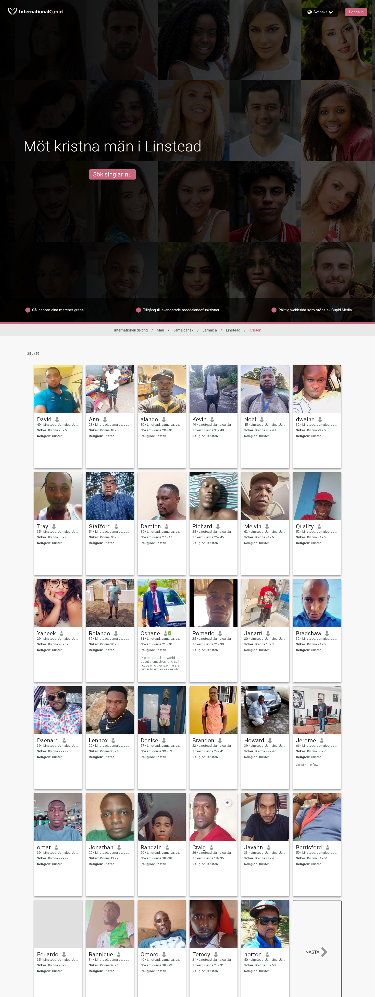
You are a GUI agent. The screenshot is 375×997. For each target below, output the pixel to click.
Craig (199, 847)
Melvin (252, 526)
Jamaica (210, 330)
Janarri (253, 633)
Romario (203, 633)
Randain (151, 847)
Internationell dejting (131, 330)
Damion (151, 526)
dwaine (305, 419)
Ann (94, 419)
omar (44, 847)
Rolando (99, 633)
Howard (254, 740)
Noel (250, 419)
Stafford (100, 526)
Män (160, 330)
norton (253, 954)
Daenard (48, 740)
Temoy (201, 954)
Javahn (253, 847)
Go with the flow (307, 765)
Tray (42, 526)
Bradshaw (308, 633)
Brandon (203, 740)
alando (149, 419)
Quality (305, 526)
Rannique (101, 954)
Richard (202, 526)
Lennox (98, 740)
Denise (149, 740)
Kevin (199, 419)
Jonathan (101, 847)
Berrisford (309, 847)
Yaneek (46, 633)
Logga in (356, 12)
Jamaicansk (183, 330)
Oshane (150, 633)
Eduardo (47, 954)
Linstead (233, 330)
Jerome (306, 740)
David (44, 419)
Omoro (149, 954)
